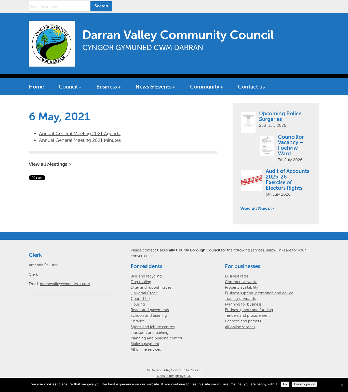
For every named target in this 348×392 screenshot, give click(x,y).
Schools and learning (149, 315)
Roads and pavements (150, 309)
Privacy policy (304, 384)
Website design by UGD (174, 376)
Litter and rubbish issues (151, 287)
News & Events (153, 86)
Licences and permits (243, 321)
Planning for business (243, 304)
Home (36, 86)
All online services (146, 349)
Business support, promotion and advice (259, 292)
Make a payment (145, 343)
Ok (285, 384)
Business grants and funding (249, 309)
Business (106, 86)
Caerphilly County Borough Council (188, 250)
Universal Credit (144, 292)
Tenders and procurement (247, 315)
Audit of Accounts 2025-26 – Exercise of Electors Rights (287, 179)
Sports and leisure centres (153, 326)
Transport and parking (149, 332)
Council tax (140, 298)
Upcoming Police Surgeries (280, 116)
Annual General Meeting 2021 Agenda (80, 133)
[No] (341, 384)
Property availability (241, 287)
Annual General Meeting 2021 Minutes (80, 140)
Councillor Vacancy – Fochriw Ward (291, 145)
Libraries (137, 321)
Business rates (236, 276)
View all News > (257, 208)
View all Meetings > (50, 164)
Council (68, 86)
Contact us (251, 86)
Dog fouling (141, 281)
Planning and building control (156, 338)
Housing (138, 304)
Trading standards (240, 298)
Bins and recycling (146, 276)
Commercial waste (241, 281)
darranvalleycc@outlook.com (65, 283)
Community (204, 86)
